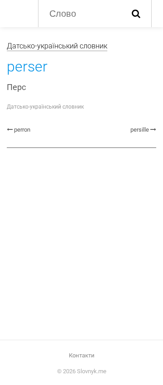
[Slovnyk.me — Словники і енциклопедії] (18, 13)
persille (139, 129)
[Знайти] (136, 13)
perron (22, 129)
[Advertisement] (81, 243)
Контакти (82, 355)
